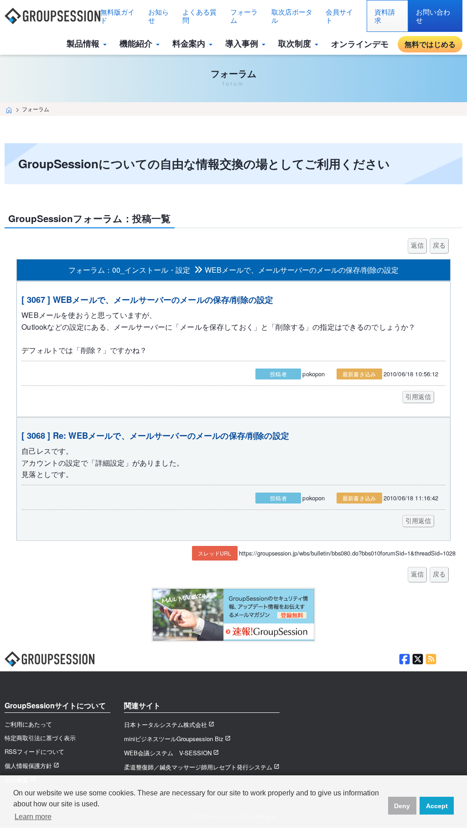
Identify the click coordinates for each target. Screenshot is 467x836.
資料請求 (384, 16)
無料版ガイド (117, 16)
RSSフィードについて (34, 751)
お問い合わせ (433, 16)
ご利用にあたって (28, 724)
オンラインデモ (360, 43)
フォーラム (244, 16)
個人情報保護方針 (28, 765)
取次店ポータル (291, 16)
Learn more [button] (33, 816)
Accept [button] (437, 806)
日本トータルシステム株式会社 (165, 724)
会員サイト (339, 16)
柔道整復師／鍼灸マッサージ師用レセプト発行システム (198, 767)
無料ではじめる (430, 44)
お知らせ (158, 16)
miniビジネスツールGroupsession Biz (173, 738)
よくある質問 (199, 16)
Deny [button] (402, 806)
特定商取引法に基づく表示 (40, 737)
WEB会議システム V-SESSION (168, 752)
